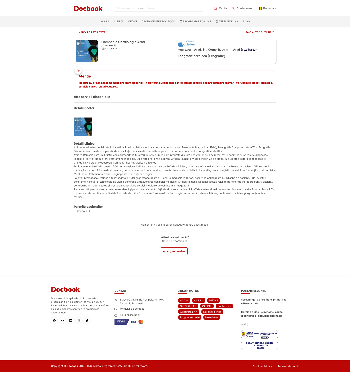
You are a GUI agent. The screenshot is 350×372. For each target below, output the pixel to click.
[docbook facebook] (55, 320)
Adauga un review (174, 251)
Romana (268, 8)
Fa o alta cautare (258, 32)
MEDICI (132, 21)
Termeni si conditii (288, 366)
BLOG (246, 21)
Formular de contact (132, 308)
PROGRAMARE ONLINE (196, 21)
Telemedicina (228, 21)
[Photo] (84, 127)
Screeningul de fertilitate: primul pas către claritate (263, 301)
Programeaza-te (190, 317)
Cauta (223, 8)
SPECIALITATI (188, 306)
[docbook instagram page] (80, 320)
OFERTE (207, 306)
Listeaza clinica (212, 311)
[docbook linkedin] (71, 320)
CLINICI (118, 21)
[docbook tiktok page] (88, 320)
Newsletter (211, 317)
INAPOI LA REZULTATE (91, 32)
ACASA (105, 21)
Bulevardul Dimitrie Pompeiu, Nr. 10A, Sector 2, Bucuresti (142, 301)
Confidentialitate (262, 366)
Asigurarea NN (189, 311)
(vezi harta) (249, 49)
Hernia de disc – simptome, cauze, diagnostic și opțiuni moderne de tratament (262, 314)
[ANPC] (259, 334)
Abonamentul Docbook (158, 21)
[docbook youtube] (63, 320)
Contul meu (244, 8)
